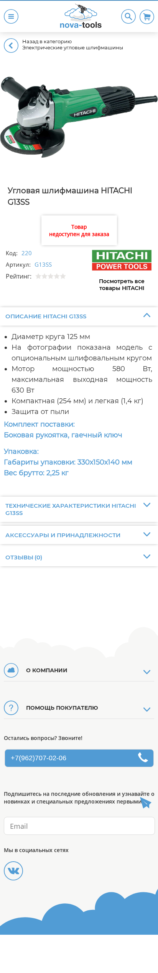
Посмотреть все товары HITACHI (122, 285)
